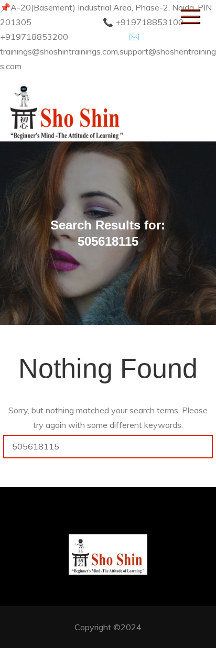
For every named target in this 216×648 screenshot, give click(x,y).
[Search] (201, 446)
